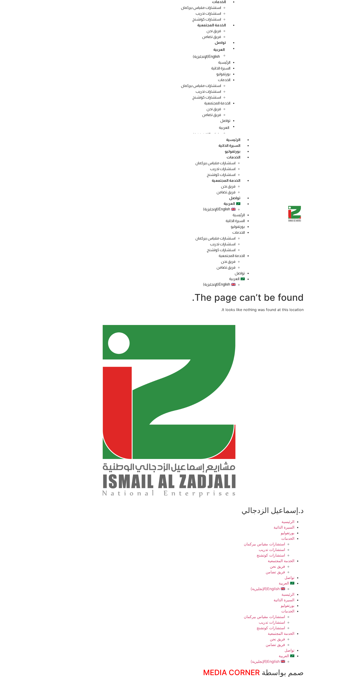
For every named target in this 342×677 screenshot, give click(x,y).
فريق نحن (214, 31)
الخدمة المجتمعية (211, 25)
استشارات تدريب (208, 13)
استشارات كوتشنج (206, 19)
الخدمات (224, 80)
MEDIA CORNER (231, 672)
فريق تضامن (211, 37)
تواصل (220, 42)
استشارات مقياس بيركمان (201, 8)
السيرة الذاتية (220, 68)
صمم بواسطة (282, 672)
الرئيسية (224, 62)
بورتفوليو (223, 74)
